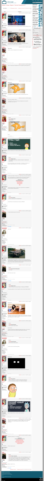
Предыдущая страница (14, 8)
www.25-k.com (4, 110)
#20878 (10, 118)
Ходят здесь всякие (3, 20)
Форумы (3, 5)
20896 (20, 418)
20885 (20, 210)
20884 (20, 193)
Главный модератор (3, 72)
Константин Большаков (4, 228)
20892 (20, 337)
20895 (20, 398)
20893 (20, 355)
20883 (20, 174)
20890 (20, 301)
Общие (7, 5)
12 (29, 8)
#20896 (10, 455)
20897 (20, 435)
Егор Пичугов (3, 211)
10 (28, 8)
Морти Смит (4, 13)
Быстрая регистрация (36, 35)
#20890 (10, 378)
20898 (20, 452)
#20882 (10, 197)
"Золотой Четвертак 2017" (20, 5)
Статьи (33, 0)
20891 (20, 320)
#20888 (10, 324)
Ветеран (3, 218)
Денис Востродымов (36, 48)
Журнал (11, 5)
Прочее (38, 0)
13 (29, 469)
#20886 (10, 268)
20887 (20, 245)
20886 (20, 227)
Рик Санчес (4, 155)
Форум (41, 0)
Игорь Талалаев (4, 47)
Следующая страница (21, 8)
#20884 (10, 285)
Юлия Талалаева (4, 64)
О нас (35, 0)
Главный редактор (3, 55)
